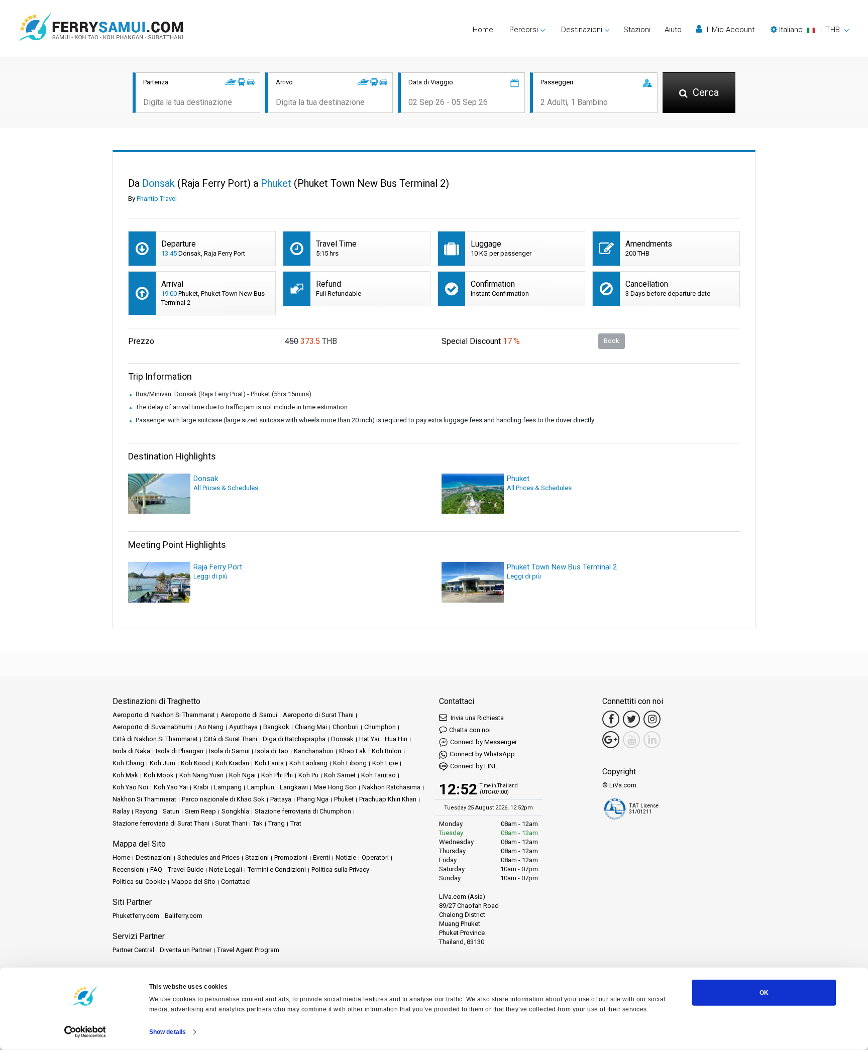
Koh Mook (159, 775)
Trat (295, 823)
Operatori (375, 857)
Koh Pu (308, 775)
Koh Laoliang (308, 763)
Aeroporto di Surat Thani (318, 715)
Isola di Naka (131, 751)
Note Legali (225, 869)
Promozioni (290, 857)
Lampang (228, 787)
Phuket (344, 799)
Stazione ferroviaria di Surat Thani (161, 823)
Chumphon (380, 727)
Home (483, 29)
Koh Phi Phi (277, 775)
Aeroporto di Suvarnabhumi (152, 727)
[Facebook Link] (610, 719)
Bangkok (276, 727)
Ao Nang (211, 727)
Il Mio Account (729, 29)
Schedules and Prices (208, 857)
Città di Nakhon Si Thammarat (155, 739)
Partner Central (133, 950)
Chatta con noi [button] (470, 730)
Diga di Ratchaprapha (294, 739)
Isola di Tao (271, 751)
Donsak (342, 739)
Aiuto (673, 29)
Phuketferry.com (136, 915)
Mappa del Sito (193, 881)
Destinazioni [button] (581, 29)
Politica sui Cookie (139, 881)
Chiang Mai (311, 727)
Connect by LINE (473, 766)
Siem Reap (200, 811)
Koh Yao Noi (130, 787)
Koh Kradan (232, 763)
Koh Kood (195, 763)
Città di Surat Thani (230, 739)
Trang (276, 823)
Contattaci (236, 881)
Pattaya (280, 799)
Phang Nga (313, 799)
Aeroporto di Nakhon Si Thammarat (164, 715)
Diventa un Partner (185, 950)
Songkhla (235, 811)
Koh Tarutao (378, 775)
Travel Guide (185, 869)
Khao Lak (352, 751)
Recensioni (129, 869)
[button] (810, 29)
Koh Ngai (242, 775)
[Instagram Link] (652, 719)
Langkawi (294, 787)
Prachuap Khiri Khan (387, 799)
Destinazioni (154, 857)
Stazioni (636, 29)
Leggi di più (210, 576)
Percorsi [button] (523, 29)
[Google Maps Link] (610, 739)
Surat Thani (231, 823)
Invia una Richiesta (476, 718)
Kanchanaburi (314, 751)
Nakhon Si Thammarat (144, 799)
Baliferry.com (183, 915)
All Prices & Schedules (225, 488)
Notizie (346, 857)
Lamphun (260, 787)
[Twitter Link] (631, 719)
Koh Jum (162, 763)
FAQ (156, 869)
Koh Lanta (269, 763)
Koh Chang (128, 763)
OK (764, 992)
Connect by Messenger (483, 742)
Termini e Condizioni (277, 869)
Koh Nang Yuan (201, 775)
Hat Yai (369, 739)
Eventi (321, 857)
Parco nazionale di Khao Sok (223, 799)
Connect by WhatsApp (482, 754)
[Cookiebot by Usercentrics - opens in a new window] (85, 1032)
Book (611, 340)
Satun (171, 811)
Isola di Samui (229, 751)
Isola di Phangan (179, 751)
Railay (121, 811)
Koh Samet (340, 775)
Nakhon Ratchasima (391, 787)
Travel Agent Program (248, 950)
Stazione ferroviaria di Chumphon (303, 811)
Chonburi (346, 727)
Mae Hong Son (335, 787)
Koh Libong (350, 763)
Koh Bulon (386, 751)
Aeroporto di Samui (249, 715)
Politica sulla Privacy (340, 869)
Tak (258, 823)
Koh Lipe (385, 763)
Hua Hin (396, 739)
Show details (167, 1031)
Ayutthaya (243, 727)
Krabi (200, 787)
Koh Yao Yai (171, 787)
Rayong (146, 811)
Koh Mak (125, 775)
